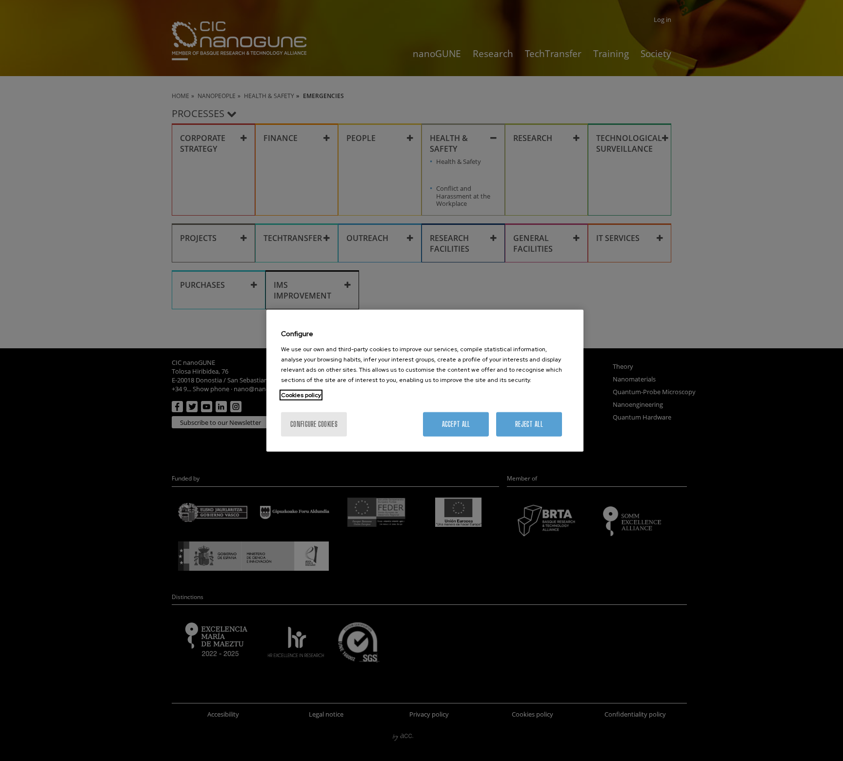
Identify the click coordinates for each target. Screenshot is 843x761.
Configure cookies (314, 424)
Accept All (456, 424)
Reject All (529, 424)
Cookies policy (301, 395)
